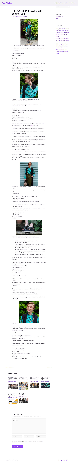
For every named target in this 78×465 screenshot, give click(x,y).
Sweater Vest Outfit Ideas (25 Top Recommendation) (34, 378)
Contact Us (72, 2)
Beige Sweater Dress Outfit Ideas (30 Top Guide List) (12, 378)
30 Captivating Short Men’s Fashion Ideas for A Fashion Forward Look (62, 45)
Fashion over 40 (59, 16)
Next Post (49, 367)
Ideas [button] (66, 2)
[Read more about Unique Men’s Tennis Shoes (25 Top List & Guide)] (45, 385)
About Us (61, 2)
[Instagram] (66, 460)
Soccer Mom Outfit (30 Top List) (23, 378)
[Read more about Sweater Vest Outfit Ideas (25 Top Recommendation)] (34, 385)
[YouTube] (64, 460)
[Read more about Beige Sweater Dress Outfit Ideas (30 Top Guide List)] (13, 386)
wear (32, 125)
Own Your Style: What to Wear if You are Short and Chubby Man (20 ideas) (62, 40)
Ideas (21, 16)
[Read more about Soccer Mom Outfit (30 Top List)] (23, 385)
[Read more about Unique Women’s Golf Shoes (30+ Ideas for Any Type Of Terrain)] (13, 401)
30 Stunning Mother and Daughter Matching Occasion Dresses (62, 51)
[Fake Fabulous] (7, 2)
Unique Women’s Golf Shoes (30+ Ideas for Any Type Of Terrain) (12, 395)
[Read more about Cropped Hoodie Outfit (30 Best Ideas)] (23, 400)
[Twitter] (61, 460)
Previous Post (9, 367)
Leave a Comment (16, 16)
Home (55, 2)
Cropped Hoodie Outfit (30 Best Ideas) (23, 394)
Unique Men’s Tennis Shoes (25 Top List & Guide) (45, 378)
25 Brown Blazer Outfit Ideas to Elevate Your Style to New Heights (62, 34)
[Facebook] (58, 460)
